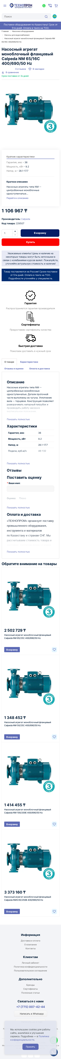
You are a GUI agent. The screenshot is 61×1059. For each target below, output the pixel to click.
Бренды (30, 985)
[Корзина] (56, 5)
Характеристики (29, 362)
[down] (15, 235)
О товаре (9, 362)
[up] (15, 231)
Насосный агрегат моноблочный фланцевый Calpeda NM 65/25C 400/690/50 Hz (27, 636)
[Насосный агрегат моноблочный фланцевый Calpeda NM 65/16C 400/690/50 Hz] (30, 113)
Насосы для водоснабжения (16, 35)
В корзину (40, 233)
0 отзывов (20, 69)
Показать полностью (18, 419)
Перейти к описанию (17, 198)
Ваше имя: (14, 483)
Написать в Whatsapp (31, 1013)
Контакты (31, 948)
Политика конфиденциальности (30, 966)
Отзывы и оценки (13, 368)
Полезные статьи (30, 992)
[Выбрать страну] (54, 16)
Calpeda (25, 219)
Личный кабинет (30, 962)
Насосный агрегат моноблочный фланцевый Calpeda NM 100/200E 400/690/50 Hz (27, 811)
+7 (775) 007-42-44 (30, 1007)
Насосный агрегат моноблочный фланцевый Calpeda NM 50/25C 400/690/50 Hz (27, 724)
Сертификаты (30, 989)
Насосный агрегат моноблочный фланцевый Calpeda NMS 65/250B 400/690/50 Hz (27, 898)
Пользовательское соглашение (30, 970)
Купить (30, 242)
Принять (30, 1046)
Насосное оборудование (23, 31)
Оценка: (11, 498)
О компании (30, 944)
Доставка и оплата (30, 940)
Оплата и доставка (39, 368)
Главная (5, 31)
